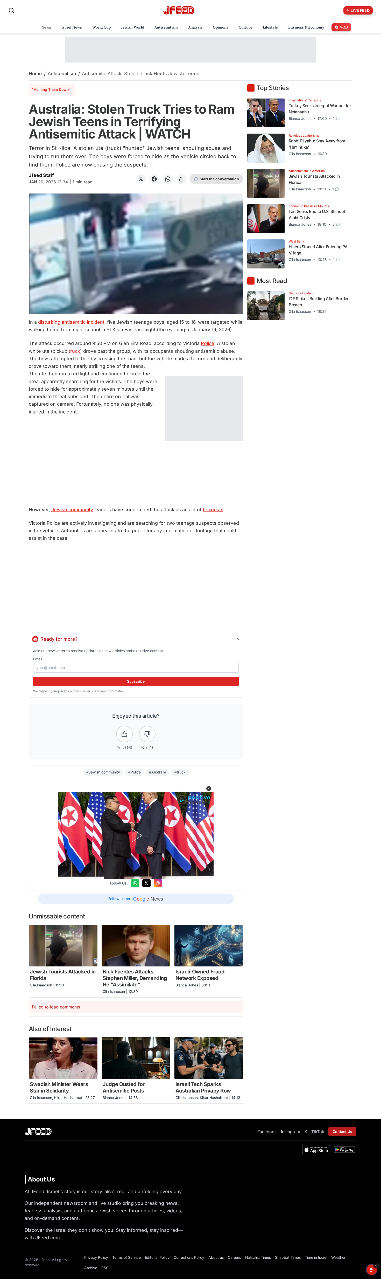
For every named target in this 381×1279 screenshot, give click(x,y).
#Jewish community (103, 772)
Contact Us (342, 1131)
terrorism (213, 509)
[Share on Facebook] (154, 179)
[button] (208, 788)
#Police (134, 772)
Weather (338, 1257)
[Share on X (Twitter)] (141, 179)
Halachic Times (258, 1257)
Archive (90, 1268)
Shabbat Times (288, 1257)
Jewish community (72, 509)
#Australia (157, 772)
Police (207, 343)
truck (74, 351)
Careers (234, 1257)
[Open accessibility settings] (371, 1269)
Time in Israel (316, 1257)
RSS (104, 1268)
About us (216, 1257)
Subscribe (136, 681)
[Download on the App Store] (316, 1149)
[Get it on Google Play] (344, 1149)
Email (37, 659)
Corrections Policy (189, 1257)
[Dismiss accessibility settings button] (375, 1265)
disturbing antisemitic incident (71, 322)
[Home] (179, 10)
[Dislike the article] (147, 734)
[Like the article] (124, 734)
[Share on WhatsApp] (168, 179)
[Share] (181, 179)
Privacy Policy (96, 1257)
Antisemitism (62, 73)
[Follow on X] (146, 883)
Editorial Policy (157, 1257)
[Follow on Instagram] (158, 883)
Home (35, 73)
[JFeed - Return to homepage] (38, 1131)
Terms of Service (126, 1257)
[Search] (11, 10)
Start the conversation (219, 179)
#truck (180, 772)
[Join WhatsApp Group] (135, 883)
